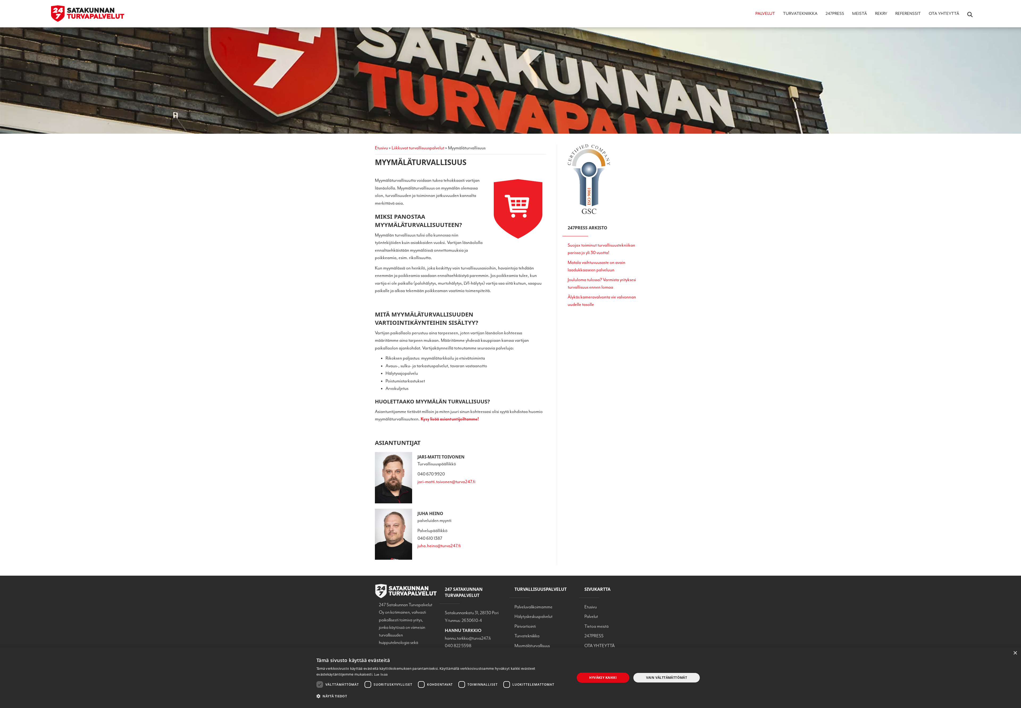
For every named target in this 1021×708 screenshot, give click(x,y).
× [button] (1015, 653)
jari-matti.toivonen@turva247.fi (446, 481)
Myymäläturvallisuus (532, 645)
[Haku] (966, 15)
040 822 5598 (458, 645)
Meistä (859, 13)
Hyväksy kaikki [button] (603, 677)
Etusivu (381, 148)
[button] (441, 696)
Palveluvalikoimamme (533, 607)
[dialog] (510, 677)
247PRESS (835, 13)
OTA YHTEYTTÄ (944, 13)
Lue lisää (381, 674)
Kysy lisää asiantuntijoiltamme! (450, 419)
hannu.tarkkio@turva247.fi (468, 638)
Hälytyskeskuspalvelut (533, 616)
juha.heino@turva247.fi (439, 546)
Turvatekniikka (800, 13)
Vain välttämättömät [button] (666, 677)
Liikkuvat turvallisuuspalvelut (418, 148)
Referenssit (908, 13)
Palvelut (765, 13)
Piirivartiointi (525, 626)
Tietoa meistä (596, 626)
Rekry (881, 13)
